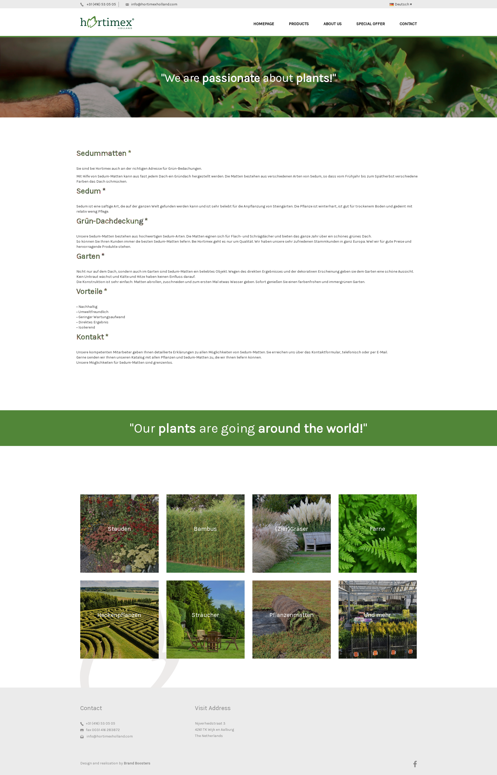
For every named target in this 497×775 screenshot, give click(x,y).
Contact (408, 23)
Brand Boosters (137, 763)
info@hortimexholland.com (154, 4)
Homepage (263, 23)
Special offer (370, 23)
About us (333, 23)
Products (299, 23)
